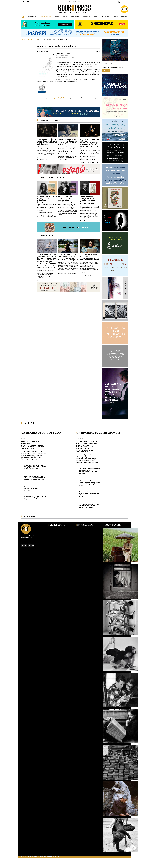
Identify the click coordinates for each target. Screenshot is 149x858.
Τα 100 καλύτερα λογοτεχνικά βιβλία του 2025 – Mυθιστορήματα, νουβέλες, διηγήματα (89, 471)
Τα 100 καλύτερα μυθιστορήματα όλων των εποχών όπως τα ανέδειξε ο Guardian (90, 505)
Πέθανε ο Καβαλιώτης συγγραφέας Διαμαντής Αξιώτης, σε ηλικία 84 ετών (68, 142)
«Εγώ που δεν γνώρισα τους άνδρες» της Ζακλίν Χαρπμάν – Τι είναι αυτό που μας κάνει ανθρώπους (47, 142)
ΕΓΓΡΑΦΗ (106, 71)
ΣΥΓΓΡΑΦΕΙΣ (105, 16)
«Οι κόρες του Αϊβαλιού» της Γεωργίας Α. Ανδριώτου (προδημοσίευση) (47, 199)
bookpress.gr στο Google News (57, 98)
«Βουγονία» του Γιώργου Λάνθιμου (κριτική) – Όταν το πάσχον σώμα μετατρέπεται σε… (90, 482)
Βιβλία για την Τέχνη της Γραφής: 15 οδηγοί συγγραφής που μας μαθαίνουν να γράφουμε (68, 257)
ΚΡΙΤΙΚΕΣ (57, 16)
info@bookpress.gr (26, 537)
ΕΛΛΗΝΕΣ (23, 438)
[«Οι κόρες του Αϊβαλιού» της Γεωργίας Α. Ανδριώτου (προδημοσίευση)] (47, 188)
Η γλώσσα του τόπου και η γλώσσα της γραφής (33, 487)
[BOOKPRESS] (74, 8)
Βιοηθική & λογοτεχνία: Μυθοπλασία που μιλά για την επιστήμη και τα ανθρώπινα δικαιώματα (89, 257)
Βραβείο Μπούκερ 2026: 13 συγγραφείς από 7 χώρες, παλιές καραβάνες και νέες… (35, 466)
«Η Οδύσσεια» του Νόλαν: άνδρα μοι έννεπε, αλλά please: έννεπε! (35, 496)
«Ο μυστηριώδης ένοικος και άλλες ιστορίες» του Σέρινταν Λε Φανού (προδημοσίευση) (89, 200)
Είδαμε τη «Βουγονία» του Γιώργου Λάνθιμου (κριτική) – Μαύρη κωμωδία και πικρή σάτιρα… (89, 494)
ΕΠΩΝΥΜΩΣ (27, 490)
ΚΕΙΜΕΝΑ (96, 16)
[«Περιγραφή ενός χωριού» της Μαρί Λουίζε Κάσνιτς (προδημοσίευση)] (68, 188)
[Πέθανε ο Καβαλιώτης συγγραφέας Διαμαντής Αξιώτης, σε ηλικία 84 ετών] (68, 130)
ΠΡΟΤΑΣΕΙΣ (82, 475)
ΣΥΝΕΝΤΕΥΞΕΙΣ (75, 16)
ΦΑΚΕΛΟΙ (115, 16)
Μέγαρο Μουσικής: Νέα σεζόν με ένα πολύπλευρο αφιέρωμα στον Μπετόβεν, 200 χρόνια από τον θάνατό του (89, 143)
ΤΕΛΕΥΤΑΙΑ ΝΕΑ (32, 16)
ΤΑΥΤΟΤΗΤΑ (124, 16)
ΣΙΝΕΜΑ (81, 485)
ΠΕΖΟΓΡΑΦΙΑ (62, 40)
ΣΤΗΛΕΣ (65, 16)
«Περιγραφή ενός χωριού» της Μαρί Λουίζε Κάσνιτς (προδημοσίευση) (65, 199)
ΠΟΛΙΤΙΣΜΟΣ (86, 16)
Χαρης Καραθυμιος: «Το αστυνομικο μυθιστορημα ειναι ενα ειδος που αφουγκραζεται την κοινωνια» (32, 445)
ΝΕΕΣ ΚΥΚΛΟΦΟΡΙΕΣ (45, 16)
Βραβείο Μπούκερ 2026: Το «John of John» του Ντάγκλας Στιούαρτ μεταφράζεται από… (34, 477)
